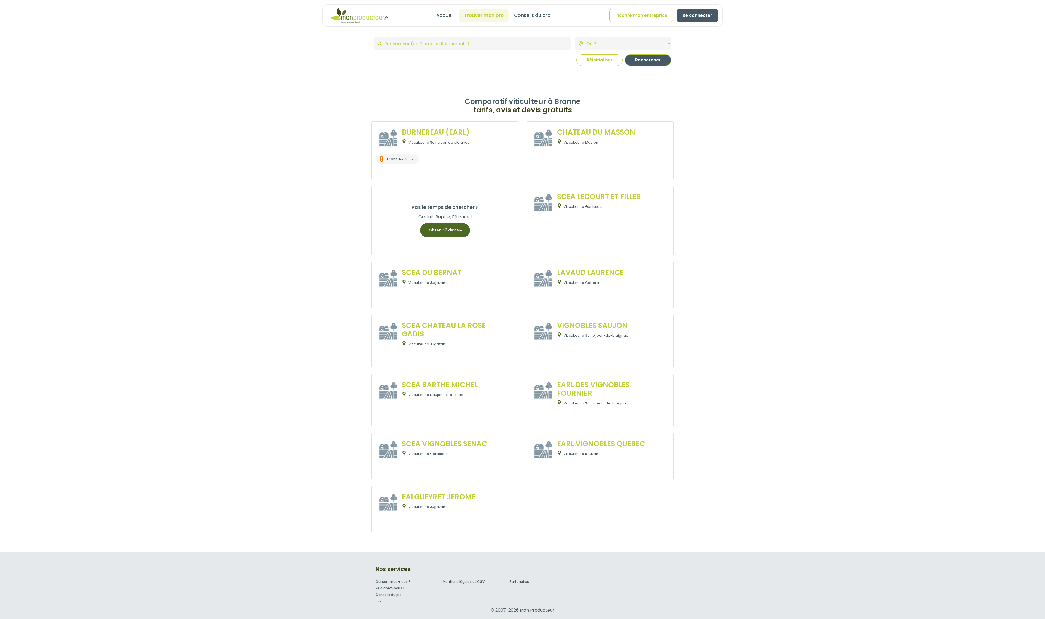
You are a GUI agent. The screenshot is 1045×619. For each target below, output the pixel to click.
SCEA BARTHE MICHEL (440, 385)
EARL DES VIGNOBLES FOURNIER (593, 389)
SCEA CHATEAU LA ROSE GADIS (444, 330)
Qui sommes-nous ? (393, 581)
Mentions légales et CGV (464, 581)
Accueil (445, 15)
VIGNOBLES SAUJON (592, 325)
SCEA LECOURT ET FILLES (599, 197)
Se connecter (697, 15)
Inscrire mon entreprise (641, 15)
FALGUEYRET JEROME (438, 497)
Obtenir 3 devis (444, 230)
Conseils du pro (532, 15)
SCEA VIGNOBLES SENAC (444, 444)
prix (378, 601)
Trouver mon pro (484, 15)
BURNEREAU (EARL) (436, 132)
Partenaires (519, 581)
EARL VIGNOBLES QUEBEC (601, 444)
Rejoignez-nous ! (390, 588)
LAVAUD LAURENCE (590, 272)
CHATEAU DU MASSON (596, 132)
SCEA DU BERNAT (432, 272)
